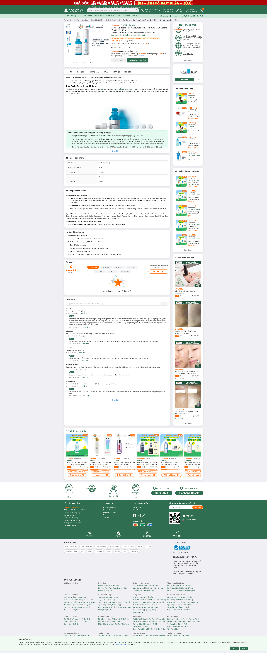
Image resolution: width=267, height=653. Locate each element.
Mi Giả (186, 624)
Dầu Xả (176, 597)
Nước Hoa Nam (114, 585)
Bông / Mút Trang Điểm (72, 610)
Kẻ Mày (156, 602)
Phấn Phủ (136, 602)
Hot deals (90, 16)
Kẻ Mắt (161, 602)
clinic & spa (127, 16)
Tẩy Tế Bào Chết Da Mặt (106, 600)
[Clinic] (90, 534)
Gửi (164, 304)
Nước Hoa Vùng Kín (105, 590)
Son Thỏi (147, 607)
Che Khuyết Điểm (153, 600)
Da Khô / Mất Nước (158, 619)
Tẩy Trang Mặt (103, 597)
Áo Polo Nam (137, 636)
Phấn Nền (149, 597)
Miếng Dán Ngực (83, 607)
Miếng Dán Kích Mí (173, 626)
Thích (81, 313)
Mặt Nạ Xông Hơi (91, 602)
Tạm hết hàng (118, 60)
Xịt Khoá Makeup (146, 602)
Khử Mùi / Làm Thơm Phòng (73, 600)
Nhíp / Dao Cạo (186, 626)
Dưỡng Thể (68, 621)
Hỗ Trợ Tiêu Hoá (173, 585)
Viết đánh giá (158, 271)
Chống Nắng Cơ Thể (71, 624)
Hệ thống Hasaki (189, 492)
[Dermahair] (118, 534)
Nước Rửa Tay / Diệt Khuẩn (73, 605)
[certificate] (188, 547)
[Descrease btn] (119, 47)
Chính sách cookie (121, 644)
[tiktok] (143, 515)
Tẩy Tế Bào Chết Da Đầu (183, 600)
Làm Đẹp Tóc (181, 619)
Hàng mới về (109, 16)
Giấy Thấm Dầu (138, 612)
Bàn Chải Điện (149, 590)
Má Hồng (163, 600)
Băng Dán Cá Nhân (104, 619)
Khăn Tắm (67, 636)
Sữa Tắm (67, 619)
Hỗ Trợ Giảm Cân (192, 619)
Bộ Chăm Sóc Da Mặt (113, 20)
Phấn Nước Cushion (139, 600)
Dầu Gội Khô (183, 597)
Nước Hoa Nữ (103, 585)
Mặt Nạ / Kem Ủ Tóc (174, 602)
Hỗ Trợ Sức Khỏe (173, 588)
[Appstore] (189, 515)
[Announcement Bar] (133, 2)
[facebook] (134, 515)
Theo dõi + (184, 79)
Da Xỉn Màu (154, 624)
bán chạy (118, 16)
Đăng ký (197, 507)
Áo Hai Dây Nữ (116, 636)
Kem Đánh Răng (153, 585)
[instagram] (139, 515)
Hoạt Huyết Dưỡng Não (187, 590)
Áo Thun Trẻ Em (183, 636)
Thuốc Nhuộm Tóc (184, 605)
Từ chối (234, 648)
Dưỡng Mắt (118, 607)
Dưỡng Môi (127, 607)
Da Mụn (144, 621)
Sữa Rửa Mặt (113, 597)
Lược (186, 607)
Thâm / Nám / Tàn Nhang (141, 626)
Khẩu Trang (125, 619)
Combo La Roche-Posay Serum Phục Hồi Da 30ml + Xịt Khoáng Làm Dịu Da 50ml (150, 20)
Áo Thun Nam (147, 636)
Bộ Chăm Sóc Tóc (187, 610)
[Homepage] (73, 10)
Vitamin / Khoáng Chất (174, 621)
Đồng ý (244, 648)
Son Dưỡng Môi (152, 605)
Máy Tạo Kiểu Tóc (173, 610)
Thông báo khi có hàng (137, 60)
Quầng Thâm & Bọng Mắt (141, 629)
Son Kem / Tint (138, 607)
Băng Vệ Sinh (68, 597)
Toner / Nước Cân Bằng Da (107, 602)
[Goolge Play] (189, 519)
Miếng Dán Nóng (79, 602)
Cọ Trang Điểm (150, 610)
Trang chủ (67, 20)
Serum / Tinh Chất (124, 602)
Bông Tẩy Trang (138, 610)
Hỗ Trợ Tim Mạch (185, 585)
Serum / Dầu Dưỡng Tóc (190, 602)
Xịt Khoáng (102, 605)
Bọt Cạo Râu (68, 602)
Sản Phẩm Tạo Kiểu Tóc (175, 607)
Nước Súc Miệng (138, 588)
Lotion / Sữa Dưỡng (113, 605)
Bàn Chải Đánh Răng (140, 585)
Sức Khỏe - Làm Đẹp (81, 20)
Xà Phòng (74, 619)
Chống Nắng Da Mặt (105, 610)
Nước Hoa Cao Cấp (120, 588)
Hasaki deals (81, 16)
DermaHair (135, 16)
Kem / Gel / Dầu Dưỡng (106, 607)
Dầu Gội (170, 597)
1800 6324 (161, 492)
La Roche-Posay (127, 25)
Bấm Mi (180, 624)
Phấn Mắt (136, 605)
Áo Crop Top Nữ (104, 636)
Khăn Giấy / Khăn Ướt (81, 597)
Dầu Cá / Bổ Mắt (172, 590)
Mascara (143, 605)
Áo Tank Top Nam (159, 636)
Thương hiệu (99, 16)
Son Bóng (154, 607)
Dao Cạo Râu (88, 600)
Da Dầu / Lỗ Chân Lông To (142, 619)
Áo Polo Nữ (125, 636)
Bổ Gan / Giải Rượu (186, 588)
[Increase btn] (129, 47)
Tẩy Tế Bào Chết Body (86, 619)
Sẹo (152, 629)
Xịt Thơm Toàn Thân (105, 588)
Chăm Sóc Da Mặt (97, 20)
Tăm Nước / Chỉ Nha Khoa (154, 588)
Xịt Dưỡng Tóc (172, 605)
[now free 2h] (115, 25)
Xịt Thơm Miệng (138, 590)
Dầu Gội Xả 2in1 (194, 597)
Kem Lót (135, 597)
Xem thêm (140, 56)
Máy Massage (103, 621)
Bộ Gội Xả (170, 600)
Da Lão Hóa (137, 621)
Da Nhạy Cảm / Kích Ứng (156, 621)
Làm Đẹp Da (171, 619)
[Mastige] (177, 534)
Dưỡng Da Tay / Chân (79, 621)
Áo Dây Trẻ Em (172, 636)
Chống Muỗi (88, 605)
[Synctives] (147, 534)
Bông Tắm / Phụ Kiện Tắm (80, 636)
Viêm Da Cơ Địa (159, 629)
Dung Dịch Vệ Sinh (70, 607)
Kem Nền (142, 597)
